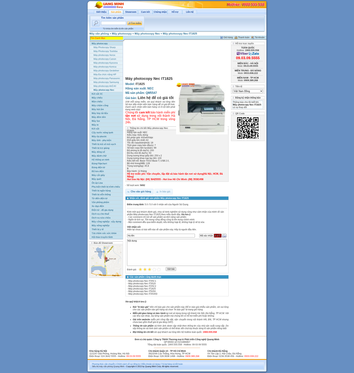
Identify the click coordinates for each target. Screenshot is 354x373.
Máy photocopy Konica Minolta (104, 67)
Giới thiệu (101, 12)
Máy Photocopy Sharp (104, 47)
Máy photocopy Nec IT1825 (180, 33)
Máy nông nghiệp (100, 225)
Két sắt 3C (97, 94)
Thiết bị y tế (98, 229)
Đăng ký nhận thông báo (248, 97)
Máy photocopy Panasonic (106, 78)
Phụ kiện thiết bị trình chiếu (106, 186)
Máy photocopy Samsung (106, 82)
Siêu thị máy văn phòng (102, 366)
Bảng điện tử (98, 167)
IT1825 (140, 84)
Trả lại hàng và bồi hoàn (172, 364)
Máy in (95, 125)
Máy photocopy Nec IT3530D (142, 294)
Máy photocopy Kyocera (105, 63)
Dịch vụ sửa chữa (101, 217)
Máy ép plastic (99, 136)
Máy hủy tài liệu (100, 113)
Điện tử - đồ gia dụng (102, 210)
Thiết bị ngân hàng (101, 190)
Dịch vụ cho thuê (100, 214)
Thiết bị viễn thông (101, 194)
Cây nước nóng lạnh (102, 132)
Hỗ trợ (175, 12)
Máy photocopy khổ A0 (104, 86)
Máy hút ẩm (98, 109)
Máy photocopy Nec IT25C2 (142, 286)
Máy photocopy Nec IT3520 (142, 283)
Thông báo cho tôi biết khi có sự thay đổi (247, 105)
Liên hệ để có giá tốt (156, 98)
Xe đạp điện (98, 206)
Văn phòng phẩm (100, 202)
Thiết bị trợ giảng (100, 148)
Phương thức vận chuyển (103, 364)
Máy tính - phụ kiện (101, 140)
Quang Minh (118, 366)
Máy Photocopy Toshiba (105, 51)
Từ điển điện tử (99, 198)
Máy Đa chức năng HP (104, 74)
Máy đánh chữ (99, 156)
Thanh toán (243, 37)
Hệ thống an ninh (100, 159)
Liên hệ (190, 12)
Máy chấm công (100, 105)
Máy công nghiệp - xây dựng (106, 221)
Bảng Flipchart (99, 163)
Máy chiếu (97, 97)
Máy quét (96, 179)
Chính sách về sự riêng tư (128, 364)
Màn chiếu (97, 101)
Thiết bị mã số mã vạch (104, 144)
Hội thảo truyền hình (102, 237)
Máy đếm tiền (99, 117)
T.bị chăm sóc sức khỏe (104, 233)
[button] (139, 192)
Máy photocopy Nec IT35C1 (142, 281)
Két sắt (95, 128)
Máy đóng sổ (98, 152)
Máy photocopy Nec (147, 33)
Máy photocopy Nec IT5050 (142, 291)
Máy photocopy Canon (104, 59)
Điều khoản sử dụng (151, 364)
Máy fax (96, 121)
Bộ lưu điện (98, 171)
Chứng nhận (160, 12)
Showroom (130, 12)
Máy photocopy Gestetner (106, 70)
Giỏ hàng (228, 37)
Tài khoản (260, 37)
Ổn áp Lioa (97, 183)
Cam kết (145, 12)
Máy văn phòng (99, 33)
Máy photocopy (122, 33)
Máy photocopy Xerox (104, 55)
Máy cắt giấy (98, 175)
